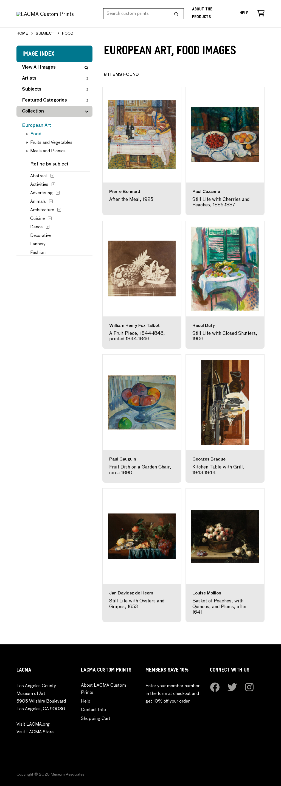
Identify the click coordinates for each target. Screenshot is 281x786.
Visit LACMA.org (33, 724)
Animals (38, 202)
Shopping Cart (95, 719)
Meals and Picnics (48, 151)
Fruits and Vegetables (51, 143)
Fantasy (38, 244)
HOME (22, 33)
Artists (29, 78)
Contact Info (93, 710)
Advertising (41, 193)
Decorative (40, 236)
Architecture (42, 210)
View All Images (39, 67)
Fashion (38, 253)
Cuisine (37, 219)
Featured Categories (44, 100)
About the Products (202, 13)
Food (35, 134)
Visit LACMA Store (35, 732)
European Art (36, 125)
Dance (36, 227)
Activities (39, 185)
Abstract (38, 176)
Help (244, 13)
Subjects (31, 89)
